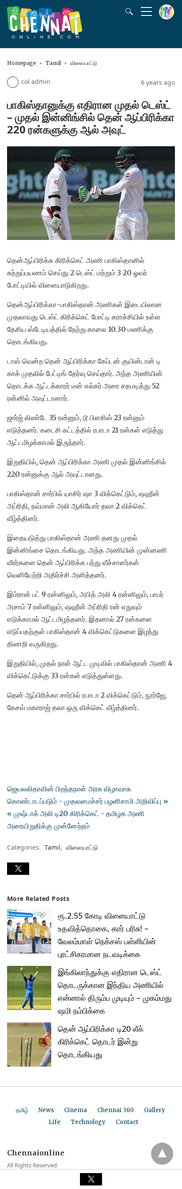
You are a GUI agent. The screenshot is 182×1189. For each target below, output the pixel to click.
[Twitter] (28, 732)
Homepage (21, 63)
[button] (18, 868)
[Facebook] (14, 732)
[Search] (127, 11)
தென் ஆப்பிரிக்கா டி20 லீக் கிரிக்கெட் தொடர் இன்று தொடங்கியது (101, 1041)
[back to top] (162, 1154)
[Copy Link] (56, 732)
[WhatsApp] (42, 732)
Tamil (53, 63)
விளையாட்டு (83, 63)
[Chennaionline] (44, 36)
